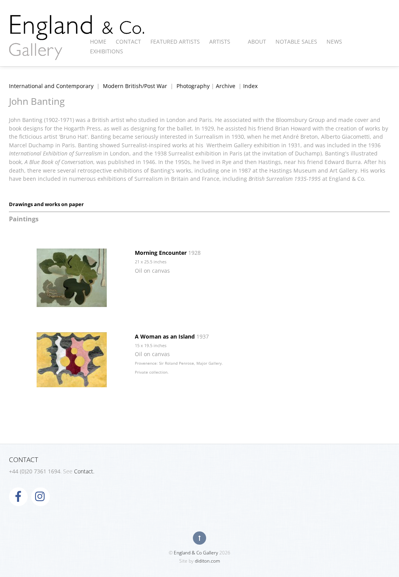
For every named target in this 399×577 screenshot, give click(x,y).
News (334, 41)
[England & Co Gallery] (77, 52)
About (257, 41)
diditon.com (207, 561)
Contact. (84, 471)
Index (250, 86)
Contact (128, 41)
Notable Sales (296, 41)
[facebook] (18, 495)
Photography (193, 86)
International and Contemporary (51, 86)
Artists (219, 41)
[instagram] (40, 495)
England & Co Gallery (196, 552)
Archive (225, 86)
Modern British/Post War (135, 86)
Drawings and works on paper (46, 204)
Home (98, 41)
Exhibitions (106, 51)
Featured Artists (175, 41)
